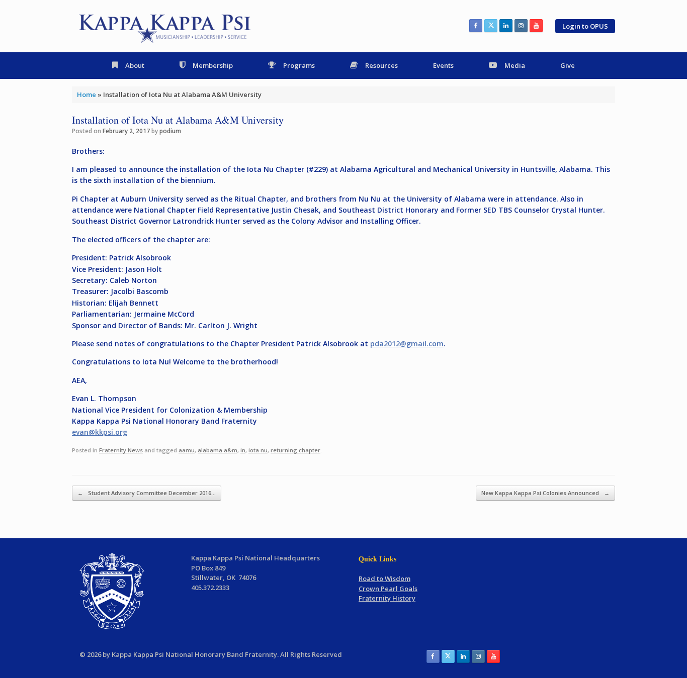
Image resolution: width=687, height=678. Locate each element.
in (242, 450)
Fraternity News (121, 450)
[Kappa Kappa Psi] (166, 26)
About (134, 65)
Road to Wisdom (384, 578)
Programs (299, 65)
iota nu (258, 450)
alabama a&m (217, 450)
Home (86, 94)
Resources (381, 65)
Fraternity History (387, 598)
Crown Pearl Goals (388, 588)
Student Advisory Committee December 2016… (146, 493)
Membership (213, 65)
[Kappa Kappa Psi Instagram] (521, 25)
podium (170, 131)
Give (567, 65)
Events (443, 65)
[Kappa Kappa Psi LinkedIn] (505, 25)
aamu (187, 450)
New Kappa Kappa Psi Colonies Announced (545, 493)
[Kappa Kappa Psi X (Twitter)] (490, 25)
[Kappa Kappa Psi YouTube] (536, 25)
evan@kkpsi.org (99, 432)
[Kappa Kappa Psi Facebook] (475, 25)
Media (514, 65)
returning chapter (295, 450)
